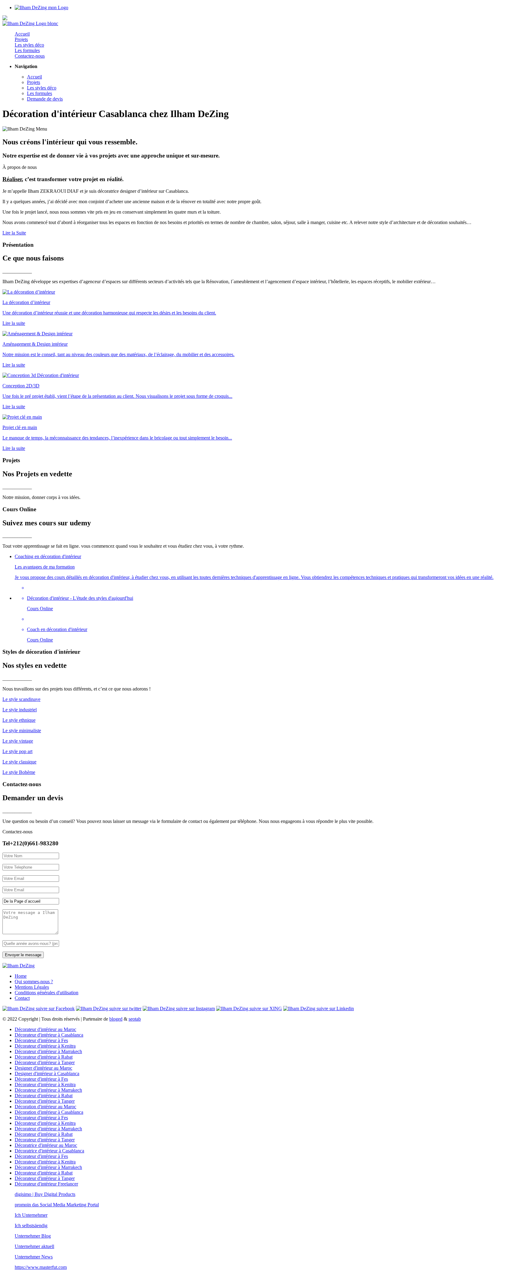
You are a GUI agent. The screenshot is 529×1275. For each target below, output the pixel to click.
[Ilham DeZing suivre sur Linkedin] (318, 1008)
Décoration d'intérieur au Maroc (45, 1106)
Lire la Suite (14, 232)
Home (21, 976)
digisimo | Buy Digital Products (45, 1194)
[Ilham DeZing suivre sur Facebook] (38, 1008)
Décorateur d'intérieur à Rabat (44, 1057)
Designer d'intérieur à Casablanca (47, 1073)
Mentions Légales (32, 987)
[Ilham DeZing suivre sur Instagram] (179, 1008)
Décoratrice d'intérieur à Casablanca (49, 1150)
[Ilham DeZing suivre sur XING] (249, 1008)
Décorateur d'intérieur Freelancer (46, 1183)
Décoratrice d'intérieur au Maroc (46, 1145)
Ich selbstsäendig (31, 1225)
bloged (115, 1019)
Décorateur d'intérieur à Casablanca (49, 1034)
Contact (22, 998)
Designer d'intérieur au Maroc (43, 1068)
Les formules (27, 50)
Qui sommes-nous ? (34, 981)
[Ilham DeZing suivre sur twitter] (108, 1008)
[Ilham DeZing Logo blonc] (30, 23)
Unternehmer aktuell (34, 1246)
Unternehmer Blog (33, 1236)
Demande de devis (45, 98)
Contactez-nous (30, 56)
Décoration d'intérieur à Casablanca (49, 1112)
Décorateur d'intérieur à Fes (41, 1040)
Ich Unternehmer (31, 1215)
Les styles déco (29, 45)
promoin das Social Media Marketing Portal (57, 1204)
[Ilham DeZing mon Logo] (41, 7)
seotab (135, 1019)
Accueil (22, 33)
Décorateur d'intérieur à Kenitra (45, 1046)
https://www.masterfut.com (41, 1267)
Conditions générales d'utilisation (46, 992)
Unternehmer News (34, 1256)
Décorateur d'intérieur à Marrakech (48, 1051)
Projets (21, 39)
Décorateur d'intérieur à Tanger (45, 1062)
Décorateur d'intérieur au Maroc (45, 1029)
